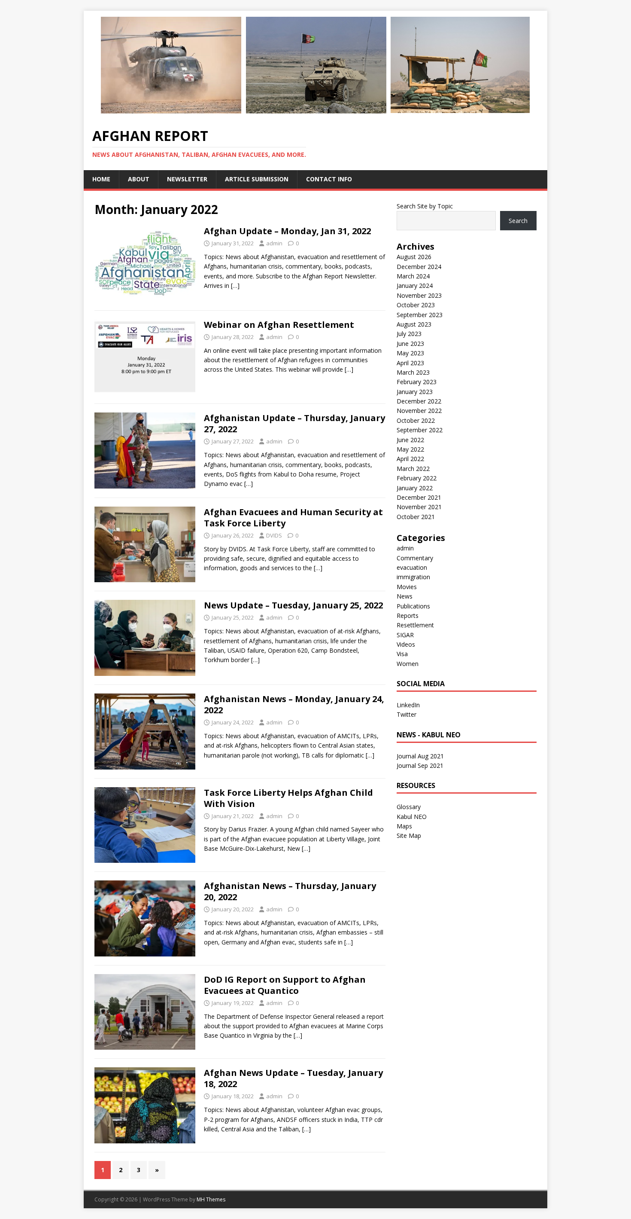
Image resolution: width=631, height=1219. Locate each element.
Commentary (415, 558)
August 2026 (414, 257)
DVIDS (274, 535)
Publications (413, 606)
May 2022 (410, 449)
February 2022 (417, 478)
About (138, 179)
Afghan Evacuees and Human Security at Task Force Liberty (293, 517)
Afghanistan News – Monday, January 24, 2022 (294, 704)
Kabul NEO (412, 817)
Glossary (409, 807)
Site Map (409, 835)
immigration (413, 577)
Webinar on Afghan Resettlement (279, 324)
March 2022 (413, 468)
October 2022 (416, 420)
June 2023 (410, 343)
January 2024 (415, 285)
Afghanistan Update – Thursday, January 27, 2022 (294, 423)
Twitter (406, 714)
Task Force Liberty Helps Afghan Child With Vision (288, 798)
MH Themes (211, 1199)
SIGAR (405, 635)
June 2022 (410, 440)
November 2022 (419, 410)
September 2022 (420, 430)
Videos (406, 644)
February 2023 (417, 382)
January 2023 (415, 392)
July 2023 (409, 334)
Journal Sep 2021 (420, 765)
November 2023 (419, 295)
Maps (404, 826)
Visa (402, 654)
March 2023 (413, 372)
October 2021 (416, 517)
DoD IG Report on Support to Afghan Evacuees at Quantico (285, 985)
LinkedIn (408, 705)
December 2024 (419, 267)
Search (518, 221)
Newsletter (187, 179)
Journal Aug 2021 (420, 756)
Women (408, 664)
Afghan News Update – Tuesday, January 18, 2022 (293, 1078)
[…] (235, 285)
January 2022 (415, 488)
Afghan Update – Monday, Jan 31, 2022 (287, 231)
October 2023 (416, 305)
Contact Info (329, 179)
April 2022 (410, 459)
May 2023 (410, 353)
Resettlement (415, 625)
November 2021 (419, 507)
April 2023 (410, 363)
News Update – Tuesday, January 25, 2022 (293, 605)
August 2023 (414, 324)
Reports (408, 615)
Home (101, 179)
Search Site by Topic (425, 206)
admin (274, 243)
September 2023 (420, 315)
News (405, 596)
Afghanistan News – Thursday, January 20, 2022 (290, 891)
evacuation (412, 567)
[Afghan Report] (315, 113)
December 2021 (419, 497)
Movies (407, 587)
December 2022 (419, 401)
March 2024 (413, 276)
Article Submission (256, 179)
